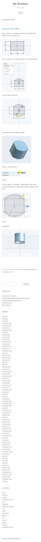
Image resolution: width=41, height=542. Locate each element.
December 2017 (6, 410)
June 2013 (5, 481)
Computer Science (7, 499)
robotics (4, 525)
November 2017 (6, 412)
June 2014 (5, 458)
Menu (20, 12)
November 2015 (6, 431)
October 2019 (6, 387)
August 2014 (5, 454)
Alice (3, 493)
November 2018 (6, 403)
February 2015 (6, 442)
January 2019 (6, 399)
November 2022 (6, 346)
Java (3, 509)
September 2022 (7, 351)
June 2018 (5, 408)
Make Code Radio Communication (12, 300)
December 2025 (6, 323)
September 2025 (7, 330)
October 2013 (6, 477)
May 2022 (5, 353)
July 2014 (4, 456)
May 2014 (5, 460)
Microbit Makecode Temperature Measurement (16, 298)
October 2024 (6, 337)
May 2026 (5, 319)
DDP (18, 269)
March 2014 (5, 465)
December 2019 (6, 385)
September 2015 (7, 435)
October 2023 (6, 344)
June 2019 (5, 394)
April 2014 (5, 463)
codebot (4, 497)
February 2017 (6, 419)
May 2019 (5, 396)
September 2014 (7, 451)
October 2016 (6, 422)
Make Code (5, 513)
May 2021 (5, 362)
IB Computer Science (8, 506)
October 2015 (6, 433)
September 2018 (7, 406)
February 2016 (6, 424)
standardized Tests (8, 527)
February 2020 (6, 380)
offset (28, 269)
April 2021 (5, 364)
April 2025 (5, 332)
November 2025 (6, 325)
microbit (4, 515)
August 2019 (5, 392)
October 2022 (6, 348)
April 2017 (5, 417)
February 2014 (6, 467)
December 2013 (6, 472)
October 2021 (6, 360)
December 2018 (6, 401)
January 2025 (6, 335)
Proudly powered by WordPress (11, 538)
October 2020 (6, 373)
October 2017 (6, 415)
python (4, 520)
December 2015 (6, 428)
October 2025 (6, 328)
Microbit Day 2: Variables (9, 296)
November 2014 (6, 447)
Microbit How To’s (7, 302)
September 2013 (7, 479)
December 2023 (6, 341)
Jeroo (3, 511)
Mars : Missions (6, 305)
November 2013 (6, 474)
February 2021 (6, 367)
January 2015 (6, 444)
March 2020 (5, 378)
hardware (5, 504)
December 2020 (6, 371)
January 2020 (6, 383)
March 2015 (5, 440)
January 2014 (6, 470)
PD (3, 518)
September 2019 (7, 389)
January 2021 (6, 369)
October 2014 (6, 449)
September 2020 (7, 376)
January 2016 (6, 426)
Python (4, 522)
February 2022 (6, 355)
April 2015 (5, 438)
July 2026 (4, 316)
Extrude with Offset (11, 28)
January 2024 (6, 339)
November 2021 (6, 357)
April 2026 (5, 321)
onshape (33, 269)
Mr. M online (20, 3)
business (5, 495)
